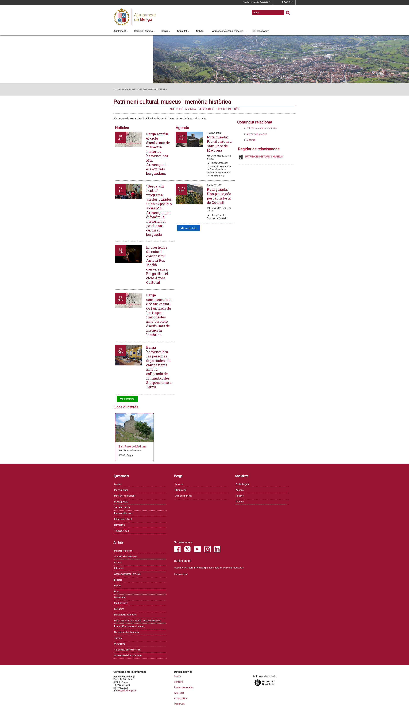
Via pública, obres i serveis (127, 649)
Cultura (118, 562)
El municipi (180, 490)
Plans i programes (123, 550)
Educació (118, 568)
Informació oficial (123, 519)
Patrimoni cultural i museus (261, 127)
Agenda (190, 109)
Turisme (179, 484)
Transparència (121, 530)
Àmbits (200, 31)
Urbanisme (119, 643)
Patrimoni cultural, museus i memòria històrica (137, 620)
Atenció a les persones (125, 556)
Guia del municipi (183, 495)
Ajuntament (119, 31)
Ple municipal (121, 490)
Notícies (176, 109)
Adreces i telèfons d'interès (227, 31)
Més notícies (127, 398)
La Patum (119, 609)
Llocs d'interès (228, 109)
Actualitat (182, 31)
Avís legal (179, 693)
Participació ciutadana (125, 614)
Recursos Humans (123, 513)
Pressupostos (121, 501)
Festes (117, 585)
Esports (118, 580)
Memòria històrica (256, 133)
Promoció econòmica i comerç (129, 626)
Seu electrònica (122, 507)
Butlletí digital (242, 484)
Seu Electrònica (260, 31)
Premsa (240, 501)
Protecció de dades (183, 687)
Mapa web (179, 704)
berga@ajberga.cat (127, 690)
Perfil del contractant (124, 495)
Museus (250, 139)
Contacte (178, 682)
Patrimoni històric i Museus (264, 156)
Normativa (119, 525)
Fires (116, 591)
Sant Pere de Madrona (132, 446)
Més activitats (189, 228)
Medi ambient (121, 603)
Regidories (206, 109)
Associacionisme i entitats (127, 574)
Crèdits (177, 676)
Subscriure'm (181, 574)
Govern (117, 484)
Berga (164, 31)
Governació (120, 597)
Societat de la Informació (126, 632)
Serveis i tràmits (143, 31)
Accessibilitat (181, 698)
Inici (115, 89)
